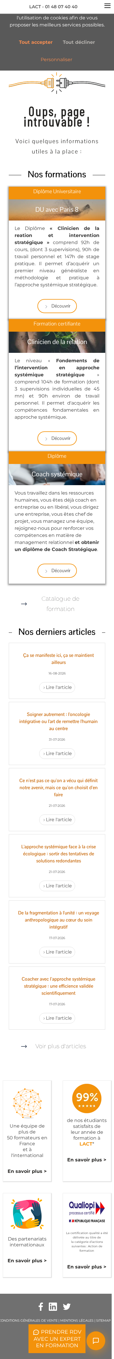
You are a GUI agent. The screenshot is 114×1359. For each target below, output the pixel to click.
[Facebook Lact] (41, 1306)
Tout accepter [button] (36, 42)
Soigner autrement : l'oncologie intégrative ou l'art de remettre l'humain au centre (58, 721)
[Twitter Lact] (67, 1306)
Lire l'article (59, 687)
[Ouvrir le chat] (96, 1340)
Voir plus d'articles (60, 1046)
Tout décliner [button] (79, 42)
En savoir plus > (27, 1171)
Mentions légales (77, 1320)
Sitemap (103, 1320)
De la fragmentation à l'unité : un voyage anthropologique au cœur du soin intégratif (58, 920)
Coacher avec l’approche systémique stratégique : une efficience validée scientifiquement (58, 986)
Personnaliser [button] (56, 59)
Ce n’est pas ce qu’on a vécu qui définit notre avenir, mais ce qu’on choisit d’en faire (58, 787)
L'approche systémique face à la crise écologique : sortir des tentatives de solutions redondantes (58, 854)
